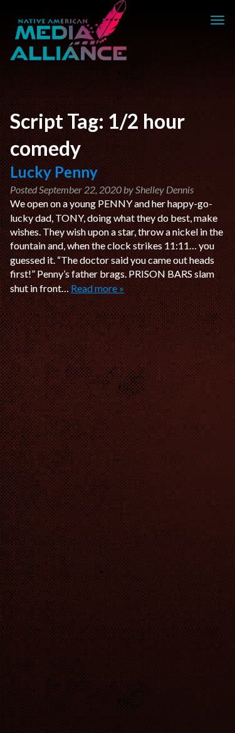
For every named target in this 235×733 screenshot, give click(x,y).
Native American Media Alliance (70, 30)
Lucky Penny (54, 172)
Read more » (97, 288)
